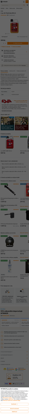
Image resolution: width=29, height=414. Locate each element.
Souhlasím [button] (14, 404)
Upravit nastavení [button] (14, 408)
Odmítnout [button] (14, 411)
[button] (10, 399)
